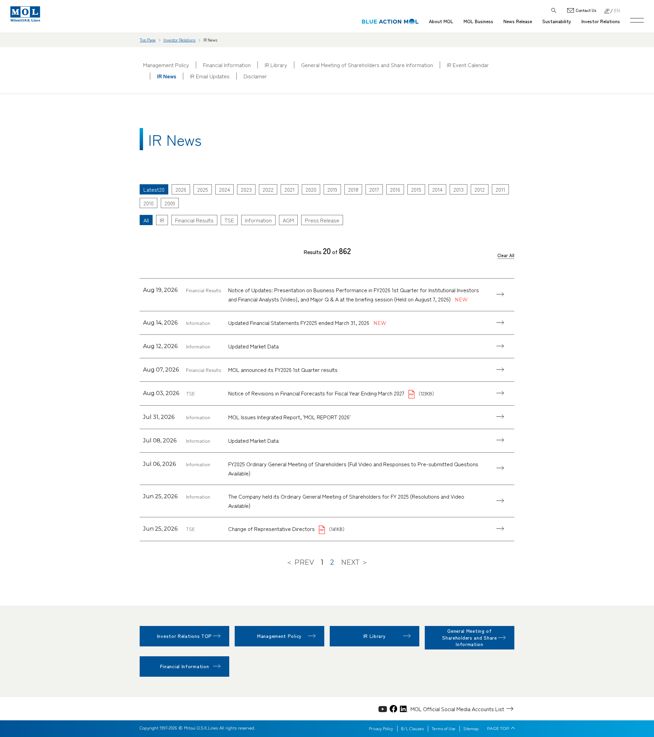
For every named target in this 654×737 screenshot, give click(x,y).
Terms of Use (443, 728)
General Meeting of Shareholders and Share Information (367, 64)
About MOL (441, 21)
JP (606, 10)
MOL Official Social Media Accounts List (457, 708)
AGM (288, 220)
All (146, 220)
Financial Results (194, 220)
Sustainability (556, 21)
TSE (229, 220)
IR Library (276, 64)
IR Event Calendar (468, 64)
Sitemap (471, 728)
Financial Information (227, 64)
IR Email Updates (210, 76)
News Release (517, 21)
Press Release (322, 220)
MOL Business (478, 21)
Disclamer (255, 76)
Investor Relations (600, 21)
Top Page (148, 40)
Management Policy (166, 64)
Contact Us (586, 10)
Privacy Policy (381, 728)
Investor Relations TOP (184, 635)
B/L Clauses (412, 728)
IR (162, 220)
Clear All (505, 255)
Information (258, 220)
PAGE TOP (498, 728)
